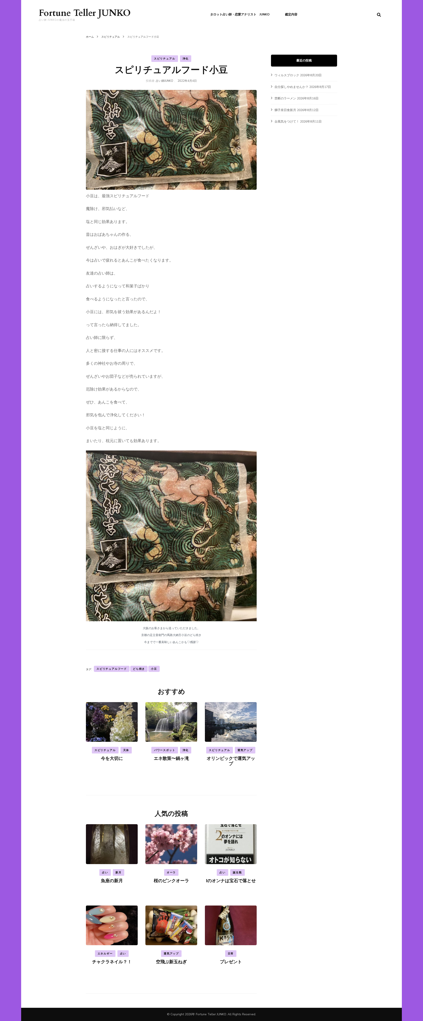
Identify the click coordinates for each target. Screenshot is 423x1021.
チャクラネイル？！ (112, 962)
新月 (118, 872)
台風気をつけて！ (287, 121)
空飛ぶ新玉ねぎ (171, 962)
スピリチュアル (164, 58)
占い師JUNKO (164, 81)
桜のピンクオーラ (171, 880)
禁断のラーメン (285, 98)
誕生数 (237, 872)
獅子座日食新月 (285, 110)
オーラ (171, 872)
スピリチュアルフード (111, 669)
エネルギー (105, 953)
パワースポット (164, 750)
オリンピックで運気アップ (231, 761)
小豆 (154, 669)
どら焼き (139, 669)
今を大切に (112, 758)
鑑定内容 (291, 14)
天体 (126, 750)
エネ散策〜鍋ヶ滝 (171, 758)
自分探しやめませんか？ (291, 87)
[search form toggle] (379, 15)
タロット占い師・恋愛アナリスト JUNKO (240, 14)
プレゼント (231, 962)
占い (105, 872)
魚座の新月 (112, 880)
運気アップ (245, 750)
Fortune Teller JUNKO (85, 13)
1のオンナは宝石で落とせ (231, 880)
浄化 (186, 58)
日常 (231, 953)
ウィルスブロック (287, 75)
